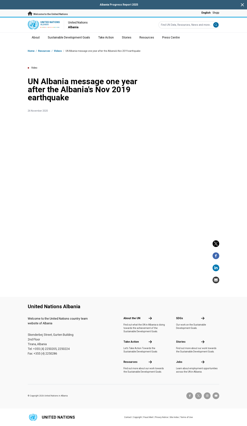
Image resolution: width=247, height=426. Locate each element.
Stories (181, 341)
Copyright (137, 417)
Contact (128, 417)
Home (31, 51)
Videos (58, 51)
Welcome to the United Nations (50, 14)
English (206, 12)
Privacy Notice (161, 417)
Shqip (216, 12)
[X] (216, 243)
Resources (130, 361)
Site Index (174, 417)
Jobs (179, 361)
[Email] (216, 280)
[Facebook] (216, 255)
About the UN (132, 318)
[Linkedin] (216, 268)
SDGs (179, 318)
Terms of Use (186, 417)
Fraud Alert (148, 417)
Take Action (131, 341)
